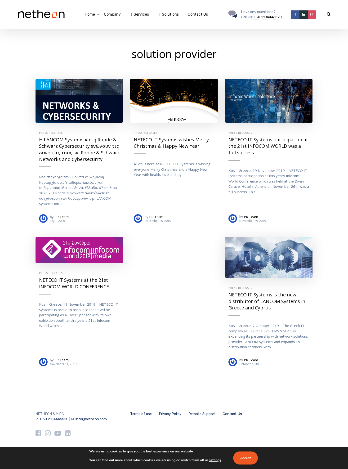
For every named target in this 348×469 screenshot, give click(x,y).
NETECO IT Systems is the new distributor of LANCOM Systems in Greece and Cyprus (266, 301)
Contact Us (198, 14)
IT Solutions (168, 14)
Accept (245, 458)
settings (215, 460)
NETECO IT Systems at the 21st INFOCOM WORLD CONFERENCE (74, 283)
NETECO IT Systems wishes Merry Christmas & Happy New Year (171, 142)
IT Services (139, 14)
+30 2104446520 (268, 17)
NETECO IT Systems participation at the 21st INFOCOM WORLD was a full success (268, 146)
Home (90, 14)
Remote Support (202, 414)
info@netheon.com (91, 419)
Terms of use (141, 414)
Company (112, 14)
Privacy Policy (170, 414)
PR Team (61, 216)
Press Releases (51, 133)
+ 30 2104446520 (54, 419)
